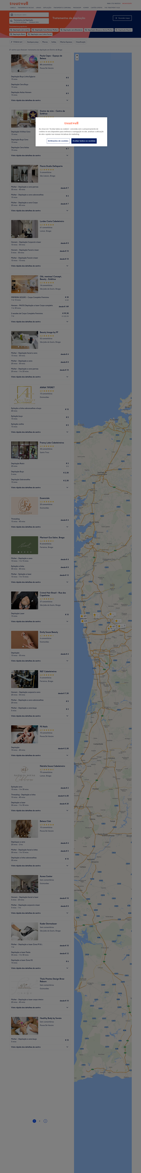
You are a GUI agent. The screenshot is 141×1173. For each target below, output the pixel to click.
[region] (71, 131)
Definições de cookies (58, 141)
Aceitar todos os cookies (84, 141)
